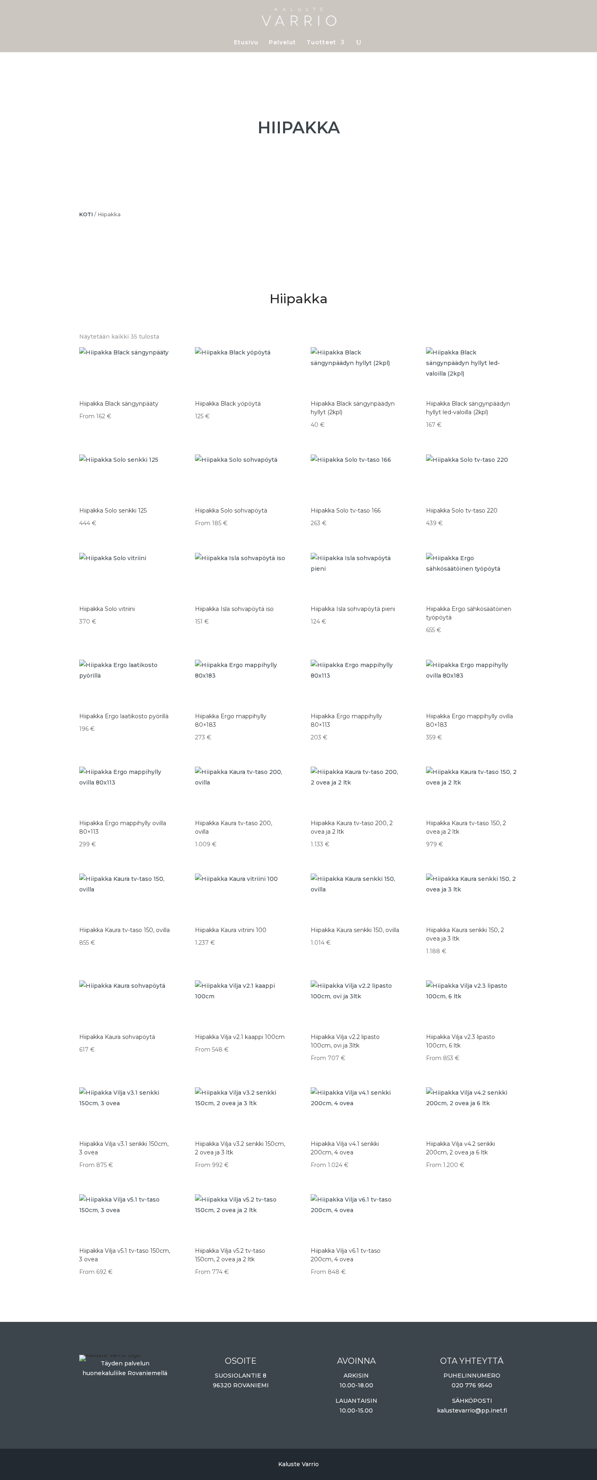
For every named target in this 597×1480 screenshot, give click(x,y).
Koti (86, 214)
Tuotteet (321, 42)
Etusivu (246, 42)
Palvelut (282, 42)
